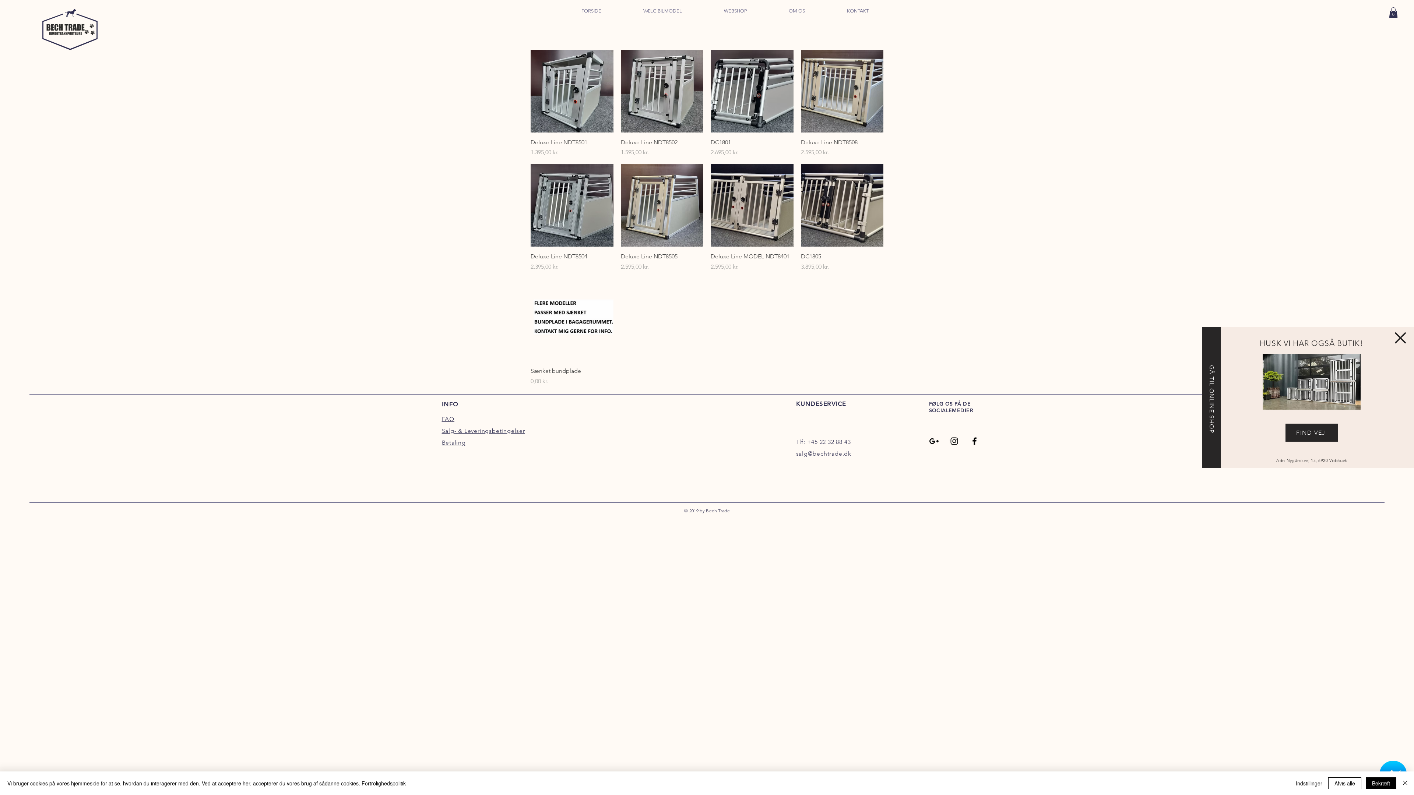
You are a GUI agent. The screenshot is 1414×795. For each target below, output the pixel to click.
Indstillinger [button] (1309, 783)
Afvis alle (1344, 783)
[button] (1400, 337)
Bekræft (1381, 783)
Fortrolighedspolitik (384, 783)
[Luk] (1405, 783)
